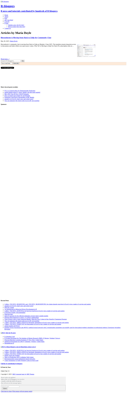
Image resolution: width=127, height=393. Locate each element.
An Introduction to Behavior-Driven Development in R (20, 309)
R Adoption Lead (9, 336)
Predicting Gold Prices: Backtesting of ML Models (19, 97)
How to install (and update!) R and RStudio (17, 95)
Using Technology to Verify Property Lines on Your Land (21, 360)
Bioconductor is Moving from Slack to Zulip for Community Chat (26, 38)
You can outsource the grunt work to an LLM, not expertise (21, 100)
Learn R (6, 21)
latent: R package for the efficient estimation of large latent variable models (26, 316)
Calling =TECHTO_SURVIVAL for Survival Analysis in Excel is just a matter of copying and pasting (34, 311)
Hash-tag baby (8, 314)
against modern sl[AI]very (12, 326)
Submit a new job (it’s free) (16, 25)
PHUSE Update (9, 307)
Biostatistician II (9, 343)
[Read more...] (5, 59)
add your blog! (8, 20)
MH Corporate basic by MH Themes (23, 374)
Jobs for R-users (10, 333)
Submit (5, 388)
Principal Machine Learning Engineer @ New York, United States (23, 340)
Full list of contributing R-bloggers (11, 363)
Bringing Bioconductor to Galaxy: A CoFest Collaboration (21, 317)
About (6, 16)
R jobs (6, 23)
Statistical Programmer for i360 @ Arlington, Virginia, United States (24, 341)
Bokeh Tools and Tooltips (12, 355)
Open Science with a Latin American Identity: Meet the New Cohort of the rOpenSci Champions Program (35, 319)
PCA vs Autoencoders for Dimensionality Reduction (19, 90)
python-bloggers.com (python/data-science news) (20, 347)
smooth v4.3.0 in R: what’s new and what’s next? (18, 99)
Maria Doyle (13, 41)
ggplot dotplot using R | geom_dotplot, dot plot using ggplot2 (22, 92)
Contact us (7, 28)
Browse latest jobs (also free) (16, 26)
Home (6, 15)
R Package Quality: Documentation (14, 312)
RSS (5, 18)
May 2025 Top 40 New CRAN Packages (16, 94)
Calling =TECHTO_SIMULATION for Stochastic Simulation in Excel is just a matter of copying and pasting (36, 322)
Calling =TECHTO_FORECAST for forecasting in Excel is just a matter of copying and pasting (32, 324)
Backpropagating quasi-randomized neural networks (19, 359)
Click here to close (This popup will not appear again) (16, 391)
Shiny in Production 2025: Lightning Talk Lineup (19, 357)
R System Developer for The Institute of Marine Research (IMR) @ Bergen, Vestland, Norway (32, 338)
